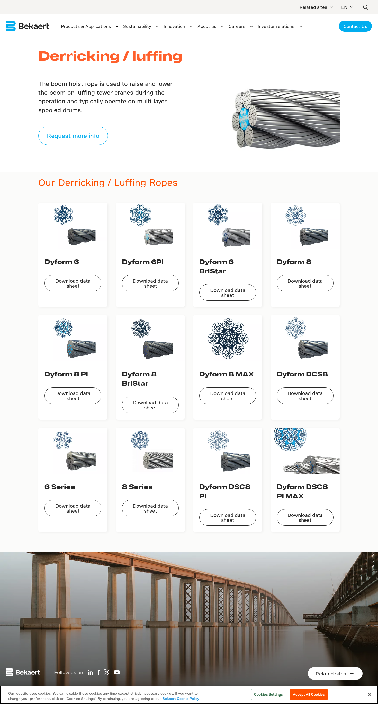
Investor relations (276, 26)
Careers (237, 26)
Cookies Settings (268, 694)
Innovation (174, 26)
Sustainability (137, 26)
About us (206, 26)
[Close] (369, 694)
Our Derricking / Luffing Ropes (108, 182)
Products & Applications (86, 26)
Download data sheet (73, 283)
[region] (189, 695)
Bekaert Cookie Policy (180, 698)
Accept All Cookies (309, 694)
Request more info (73, 135)
